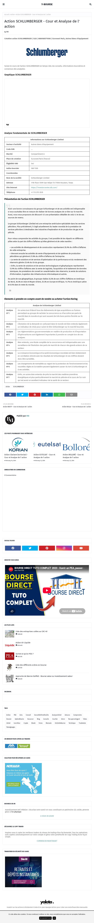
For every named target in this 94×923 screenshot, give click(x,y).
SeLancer (30, 719)
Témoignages (10, 727)
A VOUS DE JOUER (47, 816)
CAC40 (8, 723)
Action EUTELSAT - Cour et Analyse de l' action (44, 456)
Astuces (67, 715)
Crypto (26, 723)
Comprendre (77, 715)
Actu (21, 715)
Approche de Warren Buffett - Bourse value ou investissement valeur (44, 676)
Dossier (9, 719)
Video (85, 719)
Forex (40, 723)
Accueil (6, 14)
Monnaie (49, 723)
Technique (72, 723)
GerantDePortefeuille (41, 715)
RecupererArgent (74, 719)
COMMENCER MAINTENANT (47, 841)
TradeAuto (82, 723)
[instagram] (64, 548)
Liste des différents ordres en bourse (31, 665)
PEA (15, 715)
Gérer (63, 719)
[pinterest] (47, 548)
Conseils (46, 719)
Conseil (28, 715)
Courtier (55, 719)
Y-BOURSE (47, 4)
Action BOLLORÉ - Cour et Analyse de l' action (73, 456)
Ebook (33, 723)
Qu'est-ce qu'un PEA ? (25, 654)
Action (13, 14)
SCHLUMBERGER (18, 387)
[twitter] (30, 548)
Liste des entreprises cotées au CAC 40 (31, 631)
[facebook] (13, 548)
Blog (38, 719)
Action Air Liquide (23, 643)
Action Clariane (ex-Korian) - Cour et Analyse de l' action (16, 456)
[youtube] (81, 548)
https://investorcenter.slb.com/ (44, 187)
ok (54, 918)
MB (7, 32)
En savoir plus (45, 918)
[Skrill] (23, 887)
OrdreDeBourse (60, 723)
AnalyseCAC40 (56, 715)
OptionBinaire (19, 719)
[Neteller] (23, 793)
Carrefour (17, 723)
